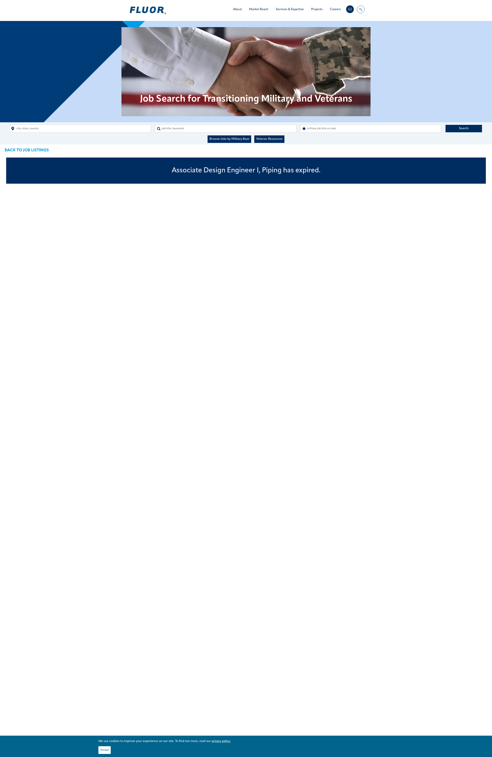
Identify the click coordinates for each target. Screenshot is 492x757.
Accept (104, 750)
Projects (316, 9)
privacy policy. (221, 741)
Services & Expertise (290, 9)
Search (464, 128)
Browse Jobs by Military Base (229, 139)
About (237, 9)
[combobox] (80, 129)
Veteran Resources (269, 139)
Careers (335, 9)
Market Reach (258, 9)
